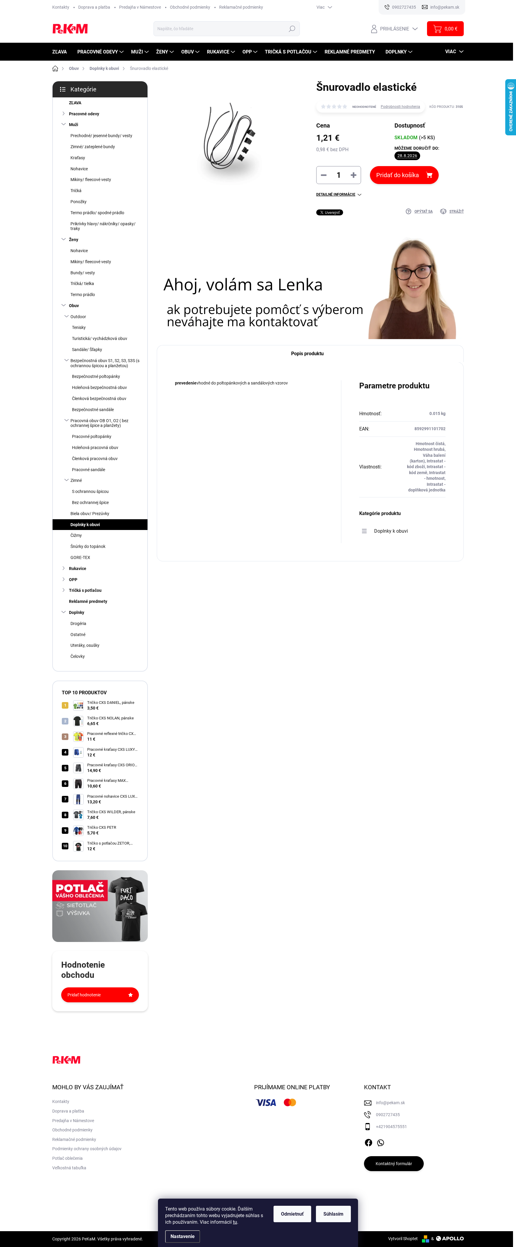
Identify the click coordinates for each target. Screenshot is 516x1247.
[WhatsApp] (380, 1141)
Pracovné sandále (88, 469)
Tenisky (79, 327)
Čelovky (77, 656)
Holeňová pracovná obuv (95, 447)
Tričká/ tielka (82, 283)
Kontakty (60, 7)
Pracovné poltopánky (91, 436)
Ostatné (77, 634)
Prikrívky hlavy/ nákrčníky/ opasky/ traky (103, 226)
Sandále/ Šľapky (87, 349)
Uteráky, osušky (84, 645)
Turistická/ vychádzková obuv (99, 338)
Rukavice (77, 568)
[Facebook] (368, 1141)
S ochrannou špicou (90, 491)
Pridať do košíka (397, 175)
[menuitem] (61, 52)
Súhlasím (333, 1214)
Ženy (73, 239)
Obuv (74, 305)
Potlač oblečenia (67, 1158)
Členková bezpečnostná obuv (99, 398)
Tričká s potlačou (85, 590)
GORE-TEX (80, 557)
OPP (73, 579)
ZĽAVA (75, 102)
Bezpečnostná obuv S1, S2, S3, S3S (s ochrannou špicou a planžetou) (104, 363)
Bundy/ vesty (82, 272)
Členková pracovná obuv (95, 458)
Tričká (76, 190)
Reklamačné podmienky (241, 7)
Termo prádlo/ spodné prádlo (97, 212)
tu (235, 1222)
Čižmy (76, 535)
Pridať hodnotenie (84, 994)
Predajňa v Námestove (140, 7)
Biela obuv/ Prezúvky (89, 513)
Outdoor (78, 316)
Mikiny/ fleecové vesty (90, 179)
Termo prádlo (82, 294)
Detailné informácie (335, 194)
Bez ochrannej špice (90, 502)
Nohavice (79, 168)
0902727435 (388, 1114)
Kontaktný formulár (394, 1163)
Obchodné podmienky (190, 7)
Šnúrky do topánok (87, 546)
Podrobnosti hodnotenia (400, 107)
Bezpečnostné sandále (93, 409)
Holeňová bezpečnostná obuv (99, 387)
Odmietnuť (292, 1214)
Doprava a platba (94, 7)
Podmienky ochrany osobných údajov (87, 1148)
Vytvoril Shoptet (403, 1238)
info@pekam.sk (390, 1102)
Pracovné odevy (84, 113)
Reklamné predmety (88, 601)
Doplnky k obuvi (85, 524)
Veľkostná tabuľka (69, 1167)
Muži (73, 124)
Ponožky (78, 201)
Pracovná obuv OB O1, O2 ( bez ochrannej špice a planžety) (99, 423)
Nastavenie (183, 1236)
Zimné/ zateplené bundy (92, 146)
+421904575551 (391, 1126)
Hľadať (291, 28)
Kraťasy (77, 157)
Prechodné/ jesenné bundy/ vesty (101, 135)
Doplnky (76, 612)
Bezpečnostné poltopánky (96, 376)
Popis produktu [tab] (307, 353)
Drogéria (78, 623)
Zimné (76, 480)
